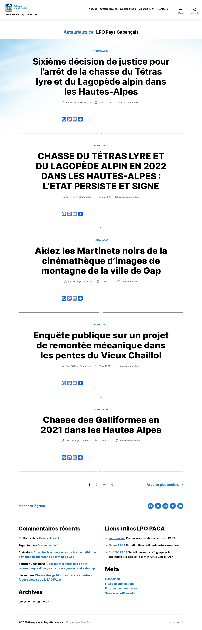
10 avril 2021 (104, 440)
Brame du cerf (49, 538)
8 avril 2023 (105, 102)
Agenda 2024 (146, 8)
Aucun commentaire (129, 102)
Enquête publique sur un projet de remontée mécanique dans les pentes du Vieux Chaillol (101, 345)
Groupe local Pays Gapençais (45, 622)
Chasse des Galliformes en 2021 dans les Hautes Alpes (101, 424)
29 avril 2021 (105, 366)
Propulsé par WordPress (79, 622)
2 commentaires (129, 281)
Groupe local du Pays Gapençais (118, 8)
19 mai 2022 (105, 197)
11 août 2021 (106, 281)
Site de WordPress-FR (120, 593)
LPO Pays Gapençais (80, 102)
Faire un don (117, 538)
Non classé (101, 51)
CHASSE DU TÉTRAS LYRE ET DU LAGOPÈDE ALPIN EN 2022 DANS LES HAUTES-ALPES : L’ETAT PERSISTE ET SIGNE (101, 171)
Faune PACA (117, 545)
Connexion (112, 579)
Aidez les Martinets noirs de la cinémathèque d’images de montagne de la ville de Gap (101, 260)
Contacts (163, 8)
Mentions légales (32, 506)
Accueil (93, 8)
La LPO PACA (118, 552)
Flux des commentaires (121, 588)
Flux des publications (119, 583)
